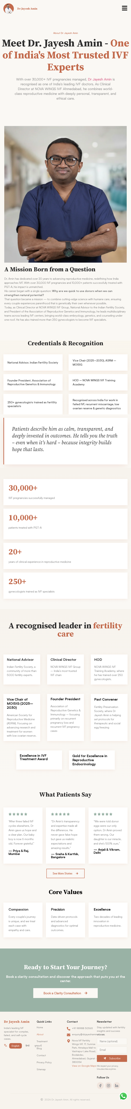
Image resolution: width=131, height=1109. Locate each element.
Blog (39, 1048)
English (15, 1045)
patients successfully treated (100, 282)
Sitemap (41, 1069)
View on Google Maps (84, 1065)
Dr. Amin (9, 278)
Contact (41, 1055)
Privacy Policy (44, 1062)
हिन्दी (28, 1045)
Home (40, 1027)
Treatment (42, 1041)
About (40, 1034)
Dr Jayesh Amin (100, 79)
